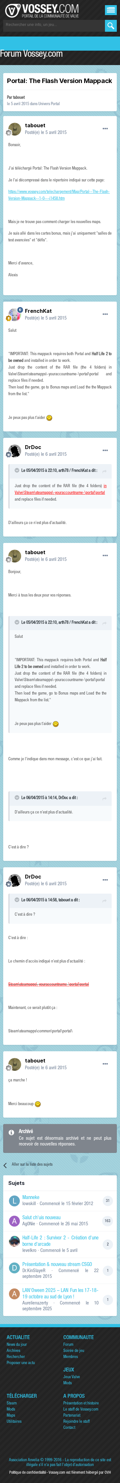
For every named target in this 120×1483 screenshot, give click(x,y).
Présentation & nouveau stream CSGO (57, 1265)
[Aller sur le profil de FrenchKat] (14, 314)
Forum (68, 1345)
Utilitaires (14, 1422)
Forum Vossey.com (31, 55)
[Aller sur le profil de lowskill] (14, 1201)
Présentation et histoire (81, 1404)
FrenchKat (38, 311)
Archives (13, 1351)
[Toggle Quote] (17, 470)
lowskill (29, 1204)
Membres (70, 1357)
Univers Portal (49, 104)
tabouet (19, 98)
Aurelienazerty (35, 1303)
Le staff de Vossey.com (80, 1410)
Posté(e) (46, 132)
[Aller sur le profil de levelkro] (14, 1241)
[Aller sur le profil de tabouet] (14, 129)
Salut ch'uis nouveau (41, 1218)
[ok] (111, 26)
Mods (67, 1383)
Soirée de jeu (73, 1351)
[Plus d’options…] (105, 129)
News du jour (17, 1345)
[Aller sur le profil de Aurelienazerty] (14, 1293)
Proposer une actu (21, 1363)
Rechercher (16, 1357)
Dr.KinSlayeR (33, 1271)
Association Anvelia (24, 1460)
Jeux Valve (71, 1377)
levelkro (29, 1250)
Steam (12, 1404)
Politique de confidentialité (27, 1473)
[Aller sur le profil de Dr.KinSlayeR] (14, 1267)
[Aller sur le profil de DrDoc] (14, 451)
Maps (11, 1416)
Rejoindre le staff (76, 1422)
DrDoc (33, 447)
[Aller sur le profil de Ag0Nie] (14, 1221)
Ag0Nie (28, 1224)
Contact (69, 1428)
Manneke (30, 1198)
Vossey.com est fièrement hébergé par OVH (80, 1473)
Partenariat (71, 1416)
